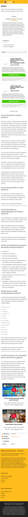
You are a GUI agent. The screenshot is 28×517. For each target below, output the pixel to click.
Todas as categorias (9, 46)
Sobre (2, 482)
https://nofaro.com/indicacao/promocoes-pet (14, 205)
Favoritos (3, 495)
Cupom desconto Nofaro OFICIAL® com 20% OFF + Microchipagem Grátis (17, 61)
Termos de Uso (4, 478)
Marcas (2, 493)
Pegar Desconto (15, 436)
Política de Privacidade (6, 476)
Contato (3, 480)
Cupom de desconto (9, 45)
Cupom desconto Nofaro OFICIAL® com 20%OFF (17, 87)
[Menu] (1, 2)
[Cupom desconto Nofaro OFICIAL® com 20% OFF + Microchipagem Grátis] (5, 59)
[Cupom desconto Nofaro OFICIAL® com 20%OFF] (5, 87)
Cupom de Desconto (6, 491)
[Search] (26, 2)
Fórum (2, 497)
